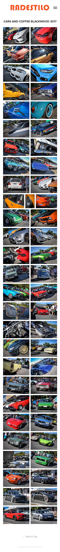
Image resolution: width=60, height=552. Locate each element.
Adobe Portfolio (35, 547)
